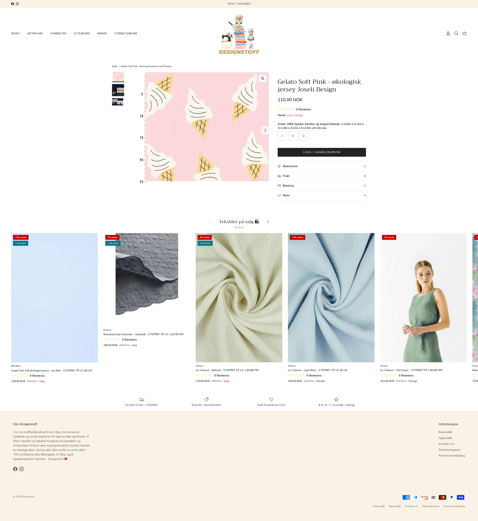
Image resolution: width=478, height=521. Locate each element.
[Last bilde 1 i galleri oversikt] (203, 128)
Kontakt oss (446, 444)
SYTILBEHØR (82, 33)
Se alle (239, 227)
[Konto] (447, 33)
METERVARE (35, 33)
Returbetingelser (450, 450)
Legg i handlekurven (321, 152)
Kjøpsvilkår (445, 438)
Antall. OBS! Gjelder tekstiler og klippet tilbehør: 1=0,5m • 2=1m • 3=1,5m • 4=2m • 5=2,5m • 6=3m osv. (321, 126)
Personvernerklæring (452, 456)
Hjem (114, 66)
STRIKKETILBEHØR (125, 33)
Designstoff (27, 496)
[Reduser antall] (282, 135)
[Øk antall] (303, 135)
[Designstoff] (239, 33)
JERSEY (15, 33)
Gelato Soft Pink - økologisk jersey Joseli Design (146, 66)
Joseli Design (294, 115)
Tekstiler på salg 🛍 (239, 222)
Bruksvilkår (445, 432)
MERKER (102, 33)
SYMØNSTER (58, 33)
